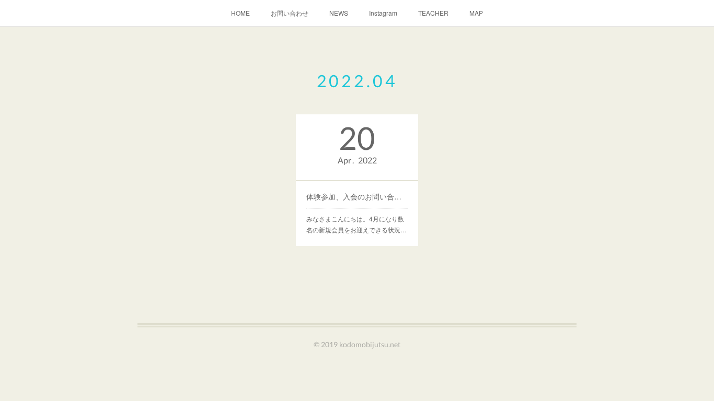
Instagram (383, 12)
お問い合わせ (289, 12)
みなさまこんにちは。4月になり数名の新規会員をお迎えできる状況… (356, 224)
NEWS (338, 12)
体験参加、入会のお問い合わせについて (357, 196)
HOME (240, 12)
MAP (476, 12)
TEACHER (433, 12)
